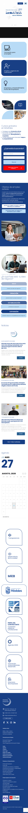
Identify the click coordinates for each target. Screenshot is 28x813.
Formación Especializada (8, 769)
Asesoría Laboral (6, 787)
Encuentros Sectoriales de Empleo (10, 786)
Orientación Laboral (7, 780)
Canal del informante (7, 757)
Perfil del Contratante (7, 734)
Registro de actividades (8, 755)
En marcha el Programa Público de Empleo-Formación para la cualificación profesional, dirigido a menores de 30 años (13, 384)
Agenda (4, 747)
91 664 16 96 (14, 712)
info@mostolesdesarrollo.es (11, 715)
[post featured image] (14, 334)
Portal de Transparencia (8, 732)
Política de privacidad (7, 754)
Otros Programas (6, 792)
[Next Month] (25, 474)
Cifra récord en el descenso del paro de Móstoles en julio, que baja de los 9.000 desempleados (12, 421)
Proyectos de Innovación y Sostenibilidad (12, 768)
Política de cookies (6, 752)
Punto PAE (5, 765)
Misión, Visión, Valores (7, 731)
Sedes (4, 746)
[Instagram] (11, 722)
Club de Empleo (6, 783)
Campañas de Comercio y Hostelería (11, 766)
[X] (7, 722)
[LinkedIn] (14, 722)
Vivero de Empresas (7, 772)
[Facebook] (4, 722)
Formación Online (6, 741)
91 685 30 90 (7, 712)
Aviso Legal (5, 750)
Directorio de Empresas (8, 771)
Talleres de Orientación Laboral (9, 781)
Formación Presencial (7, 740)
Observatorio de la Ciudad (8, 774)
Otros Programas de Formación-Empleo (11, 743)
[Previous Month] (23, 474)
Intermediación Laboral (8, 784)
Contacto (20, 3)
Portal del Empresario (7, 763)
